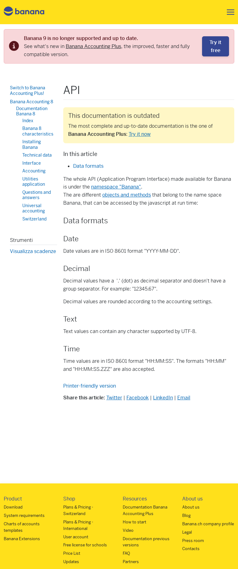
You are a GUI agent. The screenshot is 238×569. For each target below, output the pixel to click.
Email (183, 397)
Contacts (191, 548)
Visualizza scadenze (33, 251)
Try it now (140, 134)
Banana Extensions (22, 538)
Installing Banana (31, 144)
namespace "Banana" (116, 187)
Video (128, 530)
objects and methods (126, 195)
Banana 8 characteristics (37, 131)
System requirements (24, 515)
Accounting (34, 171)
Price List (71, 553)
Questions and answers (36, 195)
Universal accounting (33, 208)
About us (191, 507)
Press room (193, 540)
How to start (134, 522)
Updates (71, 561)
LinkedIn (163, 397)
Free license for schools (85, 545)
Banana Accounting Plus (93, 46)
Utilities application (33, 181)
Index (27, 120)
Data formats (88, 166)
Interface (31, 163)
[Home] (24, 12)
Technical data (37, 155)
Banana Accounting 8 (31, 101)
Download (13, 507)
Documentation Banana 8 (31, 111)
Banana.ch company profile (208, 524)
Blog (186, 515)
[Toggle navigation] (228, 12)
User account (75, 537)
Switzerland (34, 219)
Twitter (114, 397)
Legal (187, 532)
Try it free (215, 46)
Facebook (137, 397)
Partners (131, 561)
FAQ (126, 553)
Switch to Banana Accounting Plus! (27, 90)
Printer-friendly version (89, 386)
